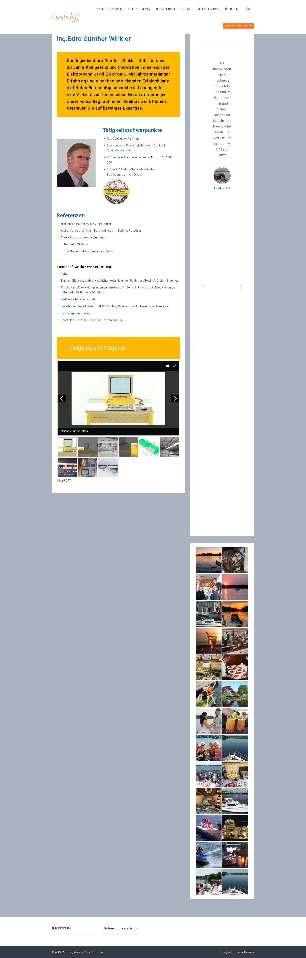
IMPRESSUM (61, 928)
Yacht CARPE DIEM (109, 8)
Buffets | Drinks (207, 8)
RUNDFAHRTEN (165, 8)
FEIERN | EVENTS (139, 8)
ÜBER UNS (231, 8)
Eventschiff (66, 17)
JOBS (247, 8)
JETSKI (185, 8)
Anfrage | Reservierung (238, 25)
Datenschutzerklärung (121, 928)
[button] (167, 366)
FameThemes (245, 952)
